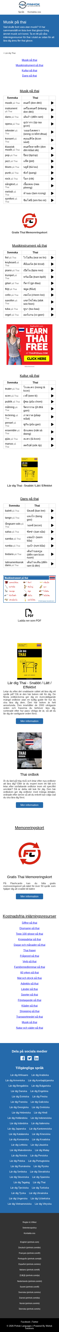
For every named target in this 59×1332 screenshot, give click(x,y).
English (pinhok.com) (29, 1242)
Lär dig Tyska (18, 1193)
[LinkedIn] (36, 1058)
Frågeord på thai (29, 956)
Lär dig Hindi (40, 1112)
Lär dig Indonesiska (41, 1118)
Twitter (35, 1322)
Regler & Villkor (30, 1222)
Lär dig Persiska (39, 1155)
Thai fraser (29, 950)
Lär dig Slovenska (19, 1177)
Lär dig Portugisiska (38, 1160)
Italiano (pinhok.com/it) (30, 1270)
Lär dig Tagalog (22, 1182)
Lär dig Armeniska (15, 1080)
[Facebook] (22, 1058)
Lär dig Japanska (17, 1128)
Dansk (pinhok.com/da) (29, 1298)
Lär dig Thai (10, 53)
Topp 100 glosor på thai (29, 933)
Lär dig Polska (17, 1160)
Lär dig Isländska (19, 1123)
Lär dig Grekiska (40, 1107)
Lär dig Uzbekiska (40, 1198)
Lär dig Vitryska (43, 1203)
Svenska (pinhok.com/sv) (29, 1292)
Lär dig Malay (42, 1150)
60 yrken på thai (29, 972)
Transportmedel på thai (29, 1016)
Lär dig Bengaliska (18, 1085)
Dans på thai (29, 75)
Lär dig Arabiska (40, 1075)
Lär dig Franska (19, 1101)
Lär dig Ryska (41, 1166)
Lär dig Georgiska (19, 1107)
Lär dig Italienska (40, 1123)
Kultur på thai (29, 70)
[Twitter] (29, 1058)
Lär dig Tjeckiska (19, 1187)
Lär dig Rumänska (20, 1166)
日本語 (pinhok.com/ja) (30, 1275)
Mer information (29, 721)
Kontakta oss (34, 12)
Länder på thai (29, 989)
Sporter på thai (29, 994)
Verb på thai (30, 961)
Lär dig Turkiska (40, 1187)
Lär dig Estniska (20, 1096)
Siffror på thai (29, 922)
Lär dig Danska (19, 1091)
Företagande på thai (29, 1000)
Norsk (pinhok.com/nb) (30, 1303)
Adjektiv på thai (30, 983)
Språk (21, 12)
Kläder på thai (29, 1005)
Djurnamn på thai (29, 928)
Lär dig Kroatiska (41, 1139)
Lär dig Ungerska (18, 1198)
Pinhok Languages (23, 1326)
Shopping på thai (29, 1011)
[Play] (52, 102)
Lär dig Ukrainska (38, 1193)
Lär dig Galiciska (40, 1101)
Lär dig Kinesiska (41, 1134)
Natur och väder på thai (29, 1027)
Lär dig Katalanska (19, 1134)
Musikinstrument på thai (29, 65)
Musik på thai (29, 60)
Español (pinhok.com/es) (30, 1264)
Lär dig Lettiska (19, 1144)
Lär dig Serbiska (18, 1171)
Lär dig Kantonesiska (40, 1128)
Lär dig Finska (39, 1096)
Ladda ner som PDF (29, 620)
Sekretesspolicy (29, 1228)
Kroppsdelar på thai (29, 939)
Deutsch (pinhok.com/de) (29, 1247)
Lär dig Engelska (39, 1091)
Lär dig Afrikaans (19, 1075)
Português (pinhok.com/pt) (29, 1259)
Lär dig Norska (19, 1155)
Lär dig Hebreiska (21, 1112)
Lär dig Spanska (40, 1177)
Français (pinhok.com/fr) (29, 1253)
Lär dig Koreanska (19, 1139)
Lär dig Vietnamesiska (19, 1203)
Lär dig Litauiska (39, 1144)
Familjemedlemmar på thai (29, 967)
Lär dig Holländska (17, 1118)
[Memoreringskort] (29, 870)
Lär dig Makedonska (21, 1150)
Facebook (25, 1322)
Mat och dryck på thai (29, 978)
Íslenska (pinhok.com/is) (29, 1309)
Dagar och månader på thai (29, 945)
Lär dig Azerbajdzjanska (41, 1080)
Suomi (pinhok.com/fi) (29, 1287)
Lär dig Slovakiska (40, 1171)
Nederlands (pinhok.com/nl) (29, 1281)
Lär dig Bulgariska (41, 1085)
